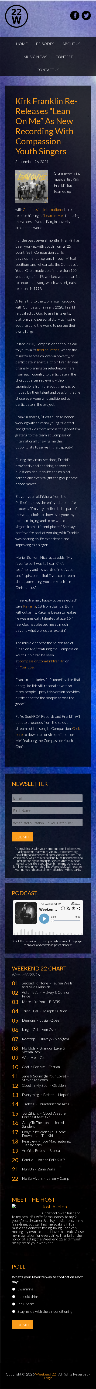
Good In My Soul (35, 1085)
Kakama (29, 606)
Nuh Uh (28, 1169)
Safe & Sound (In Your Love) (44, 1076)
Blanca (54, 1150)
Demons (29, 1020)
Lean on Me (53, 215)
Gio (42, 1057)
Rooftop (29, 1039)
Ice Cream (25, 1304)
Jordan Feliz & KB (51, 1159)
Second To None (35, 983)
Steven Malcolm (35, 1079)
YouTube (27, 667)
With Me (29, 1057)
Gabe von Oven (45, 1029)
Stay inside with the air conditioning (44, 1311)
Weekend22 (28, 16)
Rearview (30, 1141)
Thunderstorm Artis (53, 1104)
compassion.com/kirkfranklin (42, 661)
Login (48, 1378)
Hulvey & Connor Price (46, 994)
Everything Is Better (38, 1094)
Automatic (30, 992)
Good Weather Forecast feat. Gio (44, 1115)
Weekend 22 (45, 1374)
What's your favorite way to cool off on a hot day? (47, 1279)
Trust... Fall (30, 1011)
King (25, 1029)
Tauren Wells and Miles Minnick (47, 985)
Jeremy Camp (58, 1178)
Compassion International (43, 209)
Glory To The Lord (36, 1122)
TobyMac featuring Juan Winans (46, 1143)
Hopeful (64, 1094)
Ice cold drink (28, 1296)
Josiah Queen (50, 1020)
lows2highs (31, 1113)
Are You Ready (34, 1150)
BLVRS (54, 1001)
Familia (28, 1159)
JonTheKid (44, 1135)
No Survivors (32, 1178)
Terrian (54, 1066)
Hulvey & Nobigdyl (54, 1039)
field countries (48, 350)
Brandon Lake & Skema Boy (43, 1050)
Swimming (25, 1289)
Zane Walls (46, 1169)
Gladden (59, 1085)
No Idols (29, 1048)
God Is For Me (34, 1066)
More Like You (34, 1001)
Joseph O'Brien (54, 1011)
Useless (28, 1104)
